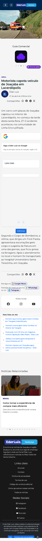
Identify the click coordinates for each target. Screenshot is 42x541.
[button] (16, 66)
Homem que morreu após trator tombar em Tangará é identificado (22, 320)
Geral (3, 77)
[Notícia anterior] (18, 222)
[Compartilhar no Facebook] (26, 101)
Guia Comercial (21, 46)
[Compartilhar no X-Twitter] (34, 101)
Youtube (22, 513)
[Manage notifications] (37, 537)
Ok (10, 537)
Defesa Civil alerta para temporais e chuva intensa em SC (20, 340)
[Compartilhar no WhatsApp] (23, 101)
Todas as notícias (21, 492)
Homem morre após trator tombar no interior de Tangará (21, 327)
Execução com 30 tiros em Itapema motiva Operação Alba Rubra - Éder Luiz (22, 333)
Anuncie (21, 468)
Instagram (21, 503)
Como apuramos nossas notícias (21, 488)
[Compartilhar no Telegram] (30, 101)
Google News (20, 284)
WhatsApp (33, 288)
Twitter (21, 518)
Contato (21, 472)
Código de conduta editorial (21, 484)
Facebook (22, 508)
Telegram (14, 290)
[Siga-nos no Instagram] (21, 304)
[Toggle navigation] (5, 5)
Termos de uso (21, 480)
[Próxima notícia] (23, 222)
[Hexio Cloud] (21, 56)
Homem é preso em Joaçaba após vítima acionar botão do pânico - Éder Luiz (21, 347)
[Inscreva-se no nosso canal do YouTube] (33, 304)
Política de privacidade (21, 476)
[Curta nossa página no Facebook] (8, 304)
